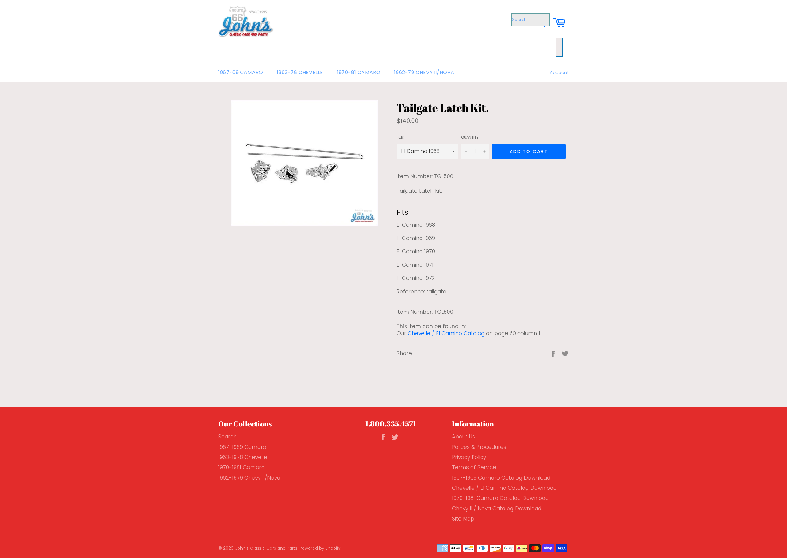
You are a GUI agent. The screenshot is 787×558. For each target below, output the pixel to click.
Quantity (470, 137)
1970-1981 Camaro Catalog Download (500, 498)
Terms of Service (474, 467)
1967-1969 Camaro (242, 447)
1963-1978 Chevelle (242, 457)
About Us (463, 436)
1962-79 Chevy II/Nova (424, 72)
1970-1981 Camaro (241, 467)
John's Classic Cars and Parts (266, 548)
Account (559, 72)
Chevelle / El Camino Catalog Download (504, 488)
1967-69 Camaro (240, 72)
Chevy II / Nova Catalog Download (496, 508)
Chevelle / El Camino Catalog (446, 333)
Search (227, 436)
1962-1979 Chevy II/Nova (249, 477)
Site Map (463, 518)
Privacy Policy (469, 457)
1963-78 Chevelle (300, 72)
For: (400, 137)
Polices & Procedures (479, 447)
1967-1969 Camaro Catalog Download (501, 477)
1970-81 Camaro (358, 72)
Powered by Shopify (319, 548)
